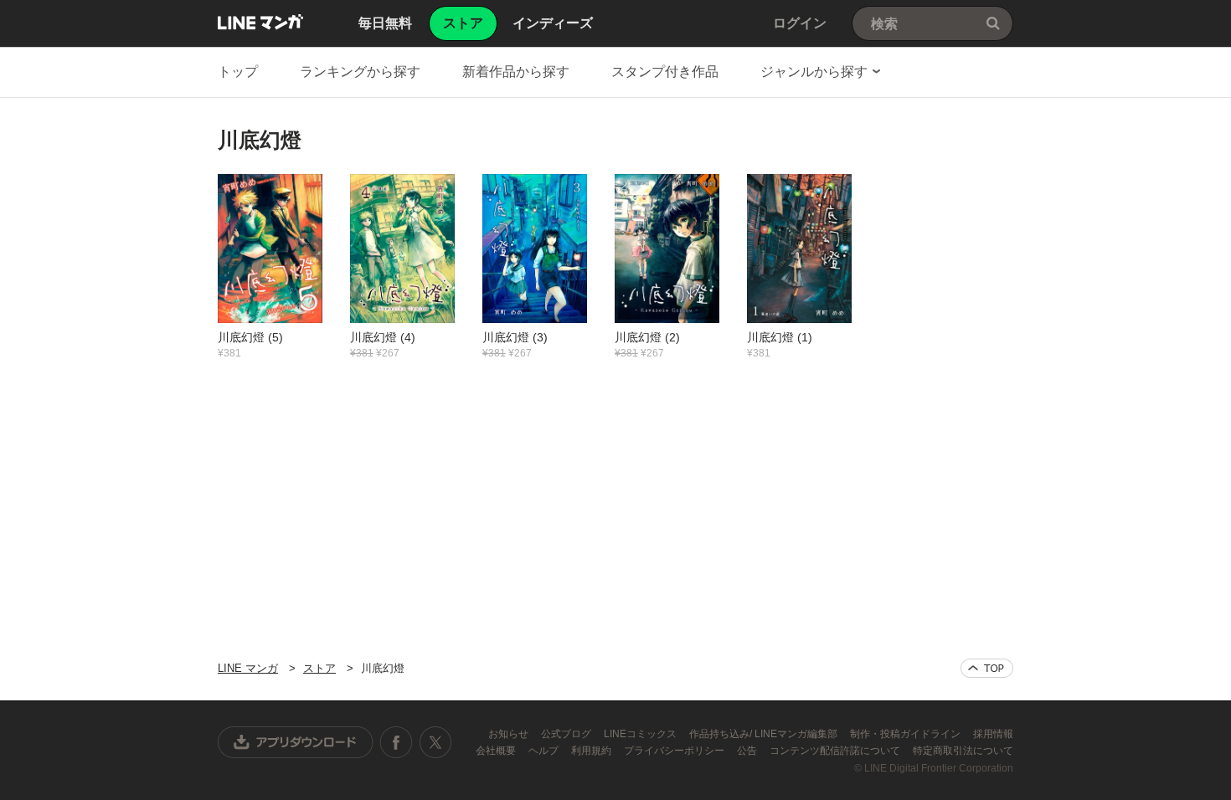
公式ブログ (567, 734)
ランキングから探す (360, 71)
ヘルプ (544, 750)
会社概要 (497, 750)
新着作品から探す (515, 71)
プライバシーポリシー (675, 750)
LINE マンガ (260, 21)
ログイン (800, 23)
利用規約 (592, 750)
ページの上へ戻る (987, 668)
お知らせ (509, 734)
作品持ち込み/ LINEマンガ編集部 (764, 734)
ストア (319, 668)
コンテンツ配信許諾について (836, 750)
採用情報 (993, 734)
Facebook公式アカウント (396, 742)
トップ (238, 71)
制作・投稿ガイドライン (906, 734)
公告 (748, 750)
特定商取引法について (963, 750)
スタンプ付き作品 (665, 71)
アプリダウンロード (295, 742)
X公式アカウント (435, 742)
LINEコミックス (641, 734)
